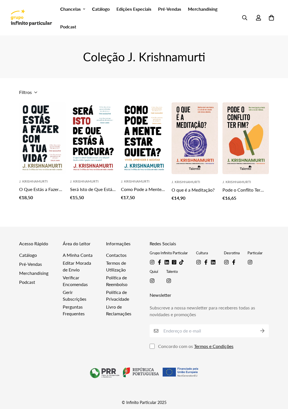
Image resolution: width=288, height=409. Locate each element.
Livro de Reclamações (118, 310)
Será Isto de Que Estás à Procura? (92, 189)
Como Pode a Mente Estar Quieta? (141, 189)
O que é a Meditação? (193, 189)
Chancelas (70, 9)
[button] (270, 17)
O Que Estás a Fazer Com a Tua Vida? (39, 189)
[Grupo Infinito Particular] (31, 17)
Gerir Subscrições (74, 295)
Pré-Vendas (169, 9)
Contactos (116, 255)
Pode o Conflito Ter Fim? (241, 190)
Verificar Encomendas (75, 281)
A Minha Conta (78, 255)
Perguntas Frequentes (74, 310)
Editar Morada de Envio (77, 266)
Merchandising (202, 9)
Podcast (68, 26)
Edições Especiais (133, 9)
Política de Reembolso (116, 281)
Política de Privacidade (117, 295)
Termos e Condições (213, 346)
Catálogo (101, 9)
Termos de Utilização (116, 266)
